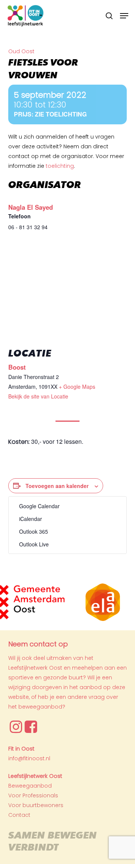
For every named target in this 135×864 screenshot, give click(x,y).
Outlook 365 (33, 531)
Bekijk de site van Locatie (38, 396)
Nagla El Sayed (30, 207)
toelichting (60, 166)
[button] (124, 15)
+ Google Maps (77, 386)
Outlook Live (34, 544)
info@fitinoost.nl (29, 758)
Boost (17, 367)
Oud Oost (21, 51)
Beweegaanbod (30, 785)
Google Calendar (39, 506)
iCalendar (30, 518)
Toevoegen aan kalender (57, 485)
